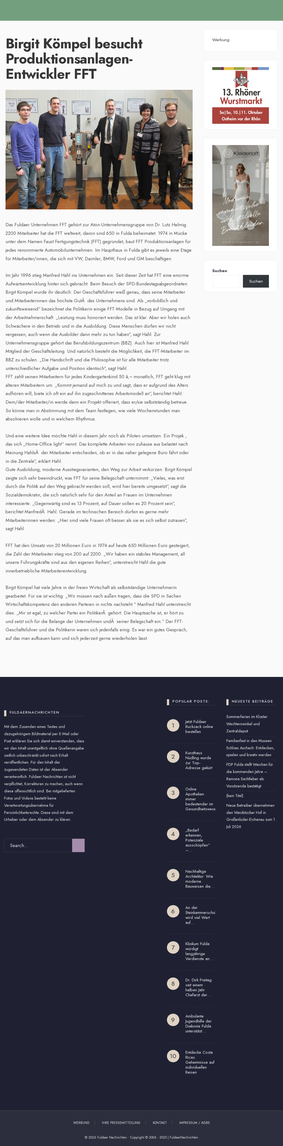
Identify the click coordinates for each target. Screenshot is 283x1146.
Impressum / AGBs (194, 1122)
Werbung (81, 1122)
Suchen (219, 271)
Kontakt (160, 1122)
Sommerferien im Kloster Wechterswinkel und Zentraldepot (247, 724)
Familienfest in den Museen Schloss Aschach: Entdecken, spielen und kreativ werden (250, 748)
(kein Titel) (234, 795)
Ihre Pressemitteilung (121, 1122)
